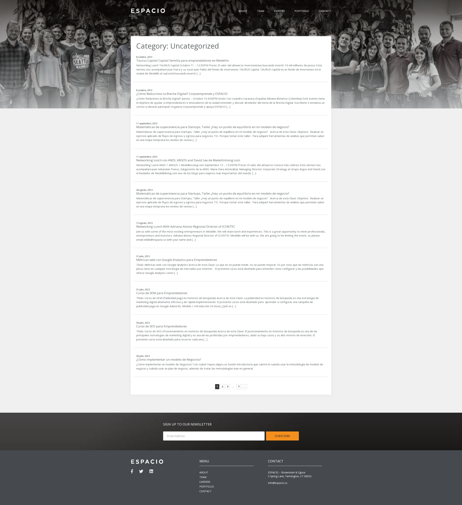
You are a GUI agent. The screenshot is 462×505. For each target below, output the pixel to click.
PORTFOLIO (302, 11)
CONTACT (325, 11)
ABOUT (243, 11)
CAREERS (279, 11)
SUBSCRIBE (282, 436)
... (244, 386)
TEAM (260, 11)
